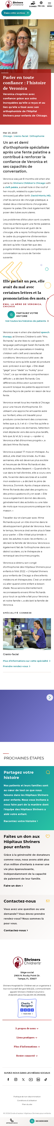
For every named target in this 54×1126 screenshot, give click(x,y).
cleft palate (11, 187)
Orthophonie (37, 136)
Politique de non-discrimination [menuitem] (27, 1096)
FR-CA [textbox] (41, 6)
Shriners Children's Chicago (29, 183)
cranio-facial (21, 136)
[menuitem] (27, 1028)
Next (49, 697)
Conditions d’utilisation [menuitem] (27, 1100)
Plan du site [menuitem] (27, 1104)
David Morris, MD (41, 195)
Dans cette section (14, 12)
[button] (41, 5)
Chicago (7, 136)
